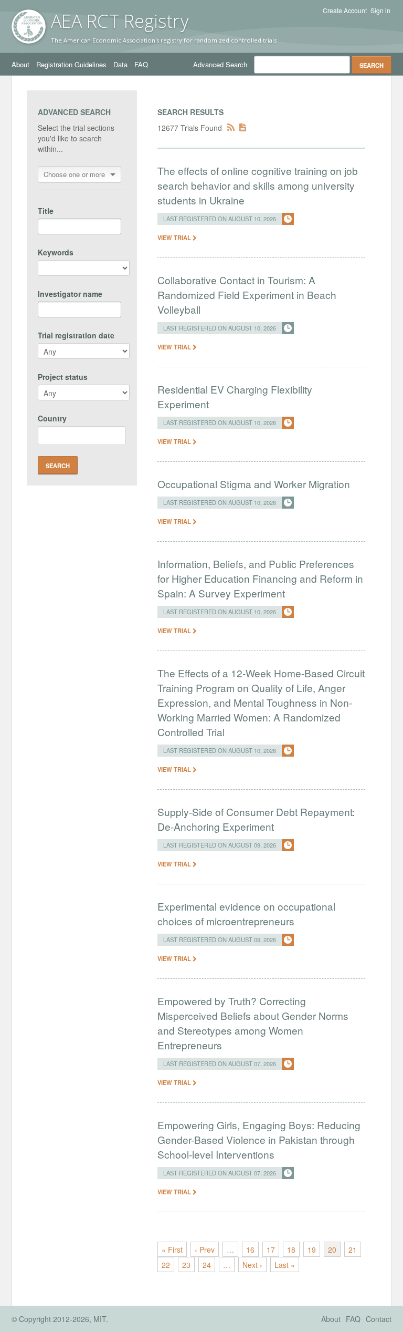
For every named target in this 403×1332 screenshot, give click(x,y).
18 (291, 1249)
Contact (378, 1319)
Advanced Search (220, 64)
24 (207, 1264)
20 (332, 1249)
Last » (284, 1264)
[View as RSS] (231, 127)
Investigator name (70, 293)
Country (52, 418)
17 (271, 1249)
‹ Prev (205, 1249)
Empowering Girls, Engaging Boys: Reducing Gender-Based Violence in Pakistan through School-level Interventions (258, 1139)
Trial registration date (76, 335)
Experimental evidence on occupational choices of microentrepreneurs (246, 913)
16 (250, 1249)
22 (166, 1264)
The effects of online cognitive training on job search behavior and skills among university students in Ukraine (257, 185)
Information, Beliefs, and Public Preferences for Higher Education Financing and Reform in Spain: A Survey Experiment (260, 578)
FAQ (141, 64)
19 (311, 1249)
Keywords (55, 252)
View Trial (175, 237)
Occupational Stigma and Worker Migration (253, 484)
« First (172, 1249)
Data (120, 64)
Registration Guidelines (71, 64)
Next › (252, 1264)
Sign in (380, 10)
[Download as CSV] (242, 127)
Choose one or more (74, 174)
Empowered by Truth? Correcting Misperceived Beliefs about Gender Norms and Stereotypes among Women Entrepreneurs (252, 1023)
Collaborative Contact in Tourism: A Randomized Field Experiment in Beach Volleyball (246, 294)
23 (186, 1264)
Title (46, 210)
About (20, 64)
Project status (63, 376)
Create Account (345, 10)
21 (352, 1249)
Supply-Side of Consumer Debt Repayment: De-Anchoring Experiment (256, 818)
